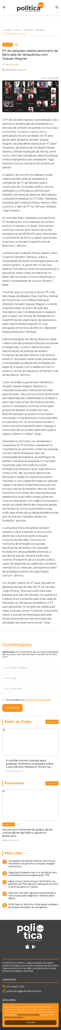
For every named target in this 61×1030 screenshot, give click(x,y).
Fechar (30, 1022)
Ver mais (51, 722)
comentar (12, 708)
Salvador (7, 44)
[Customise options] (57, 7)
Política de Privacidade (37, 700)
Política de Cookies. (14, 1017)
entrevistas (8, 824)
